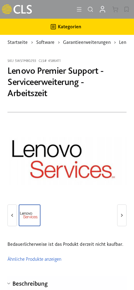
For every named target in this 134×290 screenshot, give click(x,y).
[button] (12, 215)
